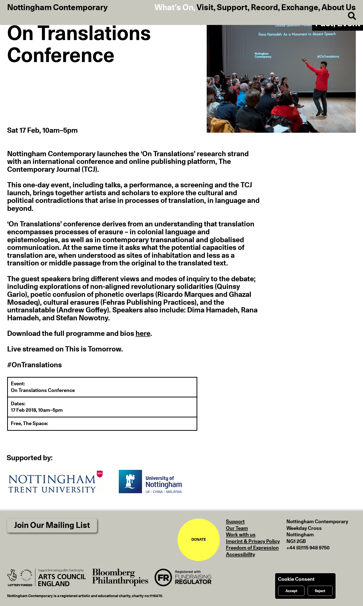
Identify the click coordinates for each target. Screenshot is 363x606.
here (143, 333)
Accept (291, 591)
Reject (320, 591)
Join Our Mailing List (52, 525)
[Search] (348, 16)
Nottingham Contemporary (57, 8)
